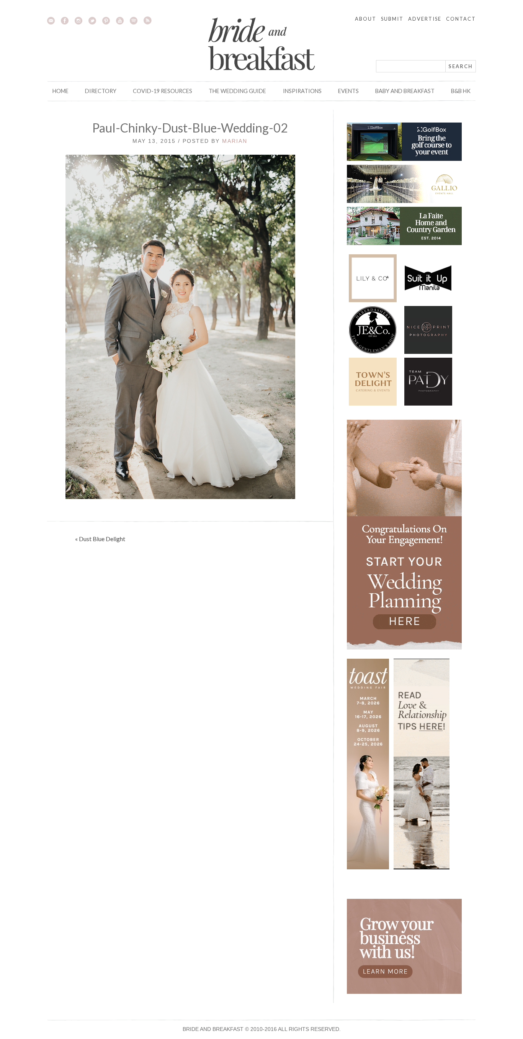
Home (60, 91)
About (365, 19)
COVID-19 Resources (162, 91)
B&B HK (461, 91)
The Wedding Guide (237, 91)
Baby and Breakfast (405, 91)
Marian (234, 141)
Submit (392, 19)
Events (348, 91)
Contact (461, 19)
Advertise (424, 19)
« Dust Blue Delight (100, 538)
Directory (100, 91)
